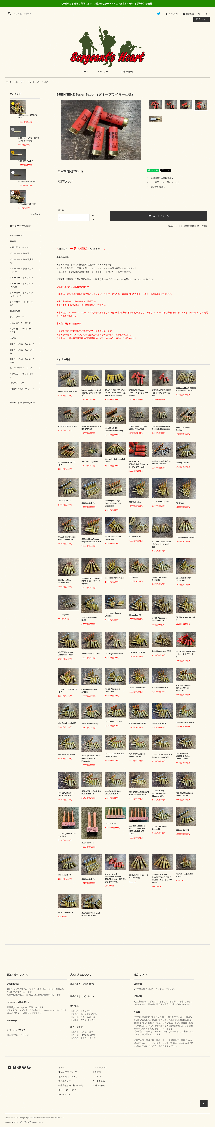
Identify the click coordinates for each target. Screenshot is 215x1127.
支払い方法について (68, 1072)
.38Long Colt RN (182, 463)
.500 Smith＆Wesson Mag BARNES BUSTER (91, 540)
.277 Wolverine (135, 502)
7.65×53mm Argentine (161, 502)
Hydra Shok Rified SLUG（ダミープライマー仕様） (186, 654)
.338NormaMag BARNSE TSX (64, 581)
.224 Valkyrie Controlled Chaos (115, 460)
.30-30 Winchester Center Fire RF (159, 619)
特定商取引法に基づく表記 (195, 226)
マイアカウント (100, 1067)
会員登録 (190, 13)
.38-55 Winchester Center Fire (183, 579)
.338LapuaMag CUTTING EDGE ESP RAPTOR (186, 389)
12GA (46, 82)
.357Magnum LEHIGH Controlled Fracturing (161, 427)
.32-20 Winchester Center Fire (112, 690)
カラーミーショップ (12, 1118)
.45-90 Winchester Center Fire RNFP (65, 653)
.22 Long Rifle (63, 615)
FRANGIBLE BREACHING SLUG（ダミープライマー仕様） (138, 464)
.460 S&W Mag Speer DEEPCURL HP (66, 794)
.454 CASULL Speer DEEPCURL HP (137, 755)
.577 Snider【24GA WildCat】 (113, 614)
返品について (174, 226)
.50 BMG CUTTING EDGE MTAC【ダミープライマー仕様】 (91, 581)
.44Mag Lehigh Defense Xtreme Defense (162, 462)
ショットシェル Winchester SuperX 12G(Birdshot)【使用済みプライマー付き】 (115, 878)
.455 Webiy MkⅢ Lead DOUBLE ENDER (90, 914)
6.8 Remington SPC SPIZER (89, 691)
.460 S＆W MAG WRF (66, 754)
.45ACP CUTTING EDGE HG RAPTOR (91, 427)
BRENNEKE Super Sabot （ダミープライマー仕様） (138, 392)
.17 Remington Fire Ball (114, 578)
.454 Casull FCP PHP (113, 722)
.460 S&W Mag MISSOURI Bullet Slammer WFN (183, 756)
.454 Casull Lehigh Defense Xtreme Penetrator (183, 688)
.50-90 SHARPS (135, 537)
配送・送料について (68, 1076)
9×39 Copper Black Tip (67, 391)
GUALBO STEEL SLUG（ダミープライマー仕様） (161, 392)
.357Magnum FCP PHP (90, 654)
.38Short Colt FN (88, 503)
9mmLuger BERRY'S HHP (66, 463)
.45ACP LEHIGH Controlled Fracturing (114, 429)
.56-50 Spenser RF (65, 913)
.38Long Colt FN (64, 501)
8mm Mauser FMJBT (27, 181)
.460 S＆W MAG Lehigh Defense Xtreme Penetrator (90, 758)
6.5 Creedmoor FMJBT (138, 688)
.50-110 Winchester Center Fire (113, 538)
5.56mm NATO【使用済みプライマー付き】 (28, 139)
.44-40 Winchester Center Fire (159, 578)
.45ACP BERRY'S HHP (67, 426)
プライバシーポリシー (69, 1090)
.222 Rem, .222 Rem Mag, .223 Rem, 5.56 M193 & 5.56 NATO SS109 (137, 830)
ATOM (67, 1094)
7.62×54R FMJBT (25, 161)
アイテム (203, 19)
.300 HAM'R (133, 577)
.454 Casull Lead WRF (67, 723)
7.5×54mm (180, 503)
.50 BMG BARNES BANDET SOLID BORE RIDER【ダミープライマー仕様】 (162, 879)
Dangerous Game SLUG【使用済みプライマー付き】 (91, 392)
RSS (61, 1094)
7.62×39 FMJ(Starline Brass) (184, 875)
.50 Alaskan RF (135, 615)
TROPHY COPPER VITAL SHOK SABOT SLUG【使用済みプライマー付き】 (115, 392)
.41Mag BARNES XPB (185, 722)
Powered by (9, 1122)
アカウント (174, 13)
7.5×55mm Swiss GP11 (161, 651)
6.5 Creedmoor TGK (160, 688)
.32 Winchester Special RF (185, 618)
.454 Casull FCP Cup (89, 724)
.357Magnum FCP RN (114, 654)
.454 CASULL (110, 824)
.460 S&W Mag (87, 843)
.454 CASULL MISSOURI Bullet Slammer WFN (162, 756)
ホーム (85, 71)
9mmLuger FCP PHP (27, 204)
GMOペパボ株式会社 (43, 1118)
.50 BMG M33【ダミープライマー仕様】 (138, 876)
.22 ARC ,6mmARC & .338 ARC (67, 835)
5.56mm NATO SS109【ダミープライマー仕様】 (161, 544)
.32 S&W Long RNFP (89, 462)
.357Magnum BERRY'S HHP (27, 116)
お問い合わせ (127, 71)
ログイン (205, 13)
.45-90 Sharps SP (159, 723)
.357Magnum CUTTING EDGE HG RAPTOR (138, 427)
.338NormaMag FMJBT (185, 537)
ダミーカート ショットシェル (27, 82)
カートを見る (99, 1081)
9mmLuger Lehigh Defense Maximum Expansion (113, 503)
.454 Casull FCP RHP (137, 723)
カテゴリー (103, 71)
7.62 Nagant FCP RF (137, 652)
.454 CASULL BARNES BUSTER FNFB (114, 755)
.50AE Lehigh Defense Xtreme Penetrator (67, 538)
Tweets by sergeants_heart (22, 402)
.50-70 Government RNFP (89, 618)
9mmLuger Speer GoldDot (183, 428)
